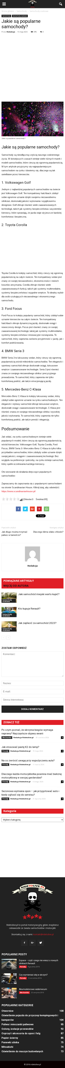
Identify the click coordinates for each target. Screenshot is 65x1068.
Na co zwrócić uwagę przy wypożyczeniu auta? (28, 760)
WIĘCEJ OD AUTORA (16, 585)
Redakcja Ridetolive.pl (23, 737)
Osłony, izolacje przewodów (17, 1028)
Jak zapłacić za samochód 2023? (37, 623)
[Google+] (32, 943)
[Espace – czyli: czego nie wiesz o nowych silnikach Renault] (9, 964)
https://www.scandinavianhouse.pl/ (19, 491)
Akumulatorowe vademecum (33, 989)
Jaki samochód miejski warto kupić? (38, 594)
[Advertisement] (32, 68)
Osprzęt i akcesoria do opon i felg (21, 1033)
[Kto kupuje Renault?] (9, 612)
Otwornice (7, 1010)
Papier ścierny (10, 1037)
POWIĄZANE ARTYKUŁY (18, 580)
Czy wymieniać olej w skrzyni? (33, 975)
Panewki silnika (10, 1042)
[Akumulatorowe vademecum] (9, 993)
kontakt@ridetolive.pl (43, 934)
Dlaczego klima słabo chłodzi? (48, 532)
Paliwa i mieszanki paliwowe (18, 1024)
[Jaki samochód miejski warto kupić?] (9, 598)
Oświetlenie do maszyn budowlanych (22, 1051)
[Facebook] (24, 943)
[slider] (11, 499)
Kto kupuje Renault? (29, 608)
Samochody (6, 16)
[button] (61, 4)
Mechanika (6, 737)
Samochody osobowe (20, 16)
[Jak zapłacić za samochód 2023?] (9, 626)
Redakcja (11, 32)
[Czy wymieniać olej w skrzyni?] (9, 978)
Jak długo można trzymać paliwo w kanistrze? (14, 533)
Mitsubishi (7, 1046)
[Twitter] (41, 943)
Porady (5, 751)
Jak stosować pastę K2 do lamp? (20, 746)
